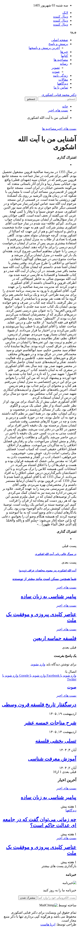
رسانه (64, 63)
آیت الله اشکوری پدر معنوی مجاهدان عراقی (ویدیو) (47, 570)
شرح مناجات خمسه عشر (50, 722)
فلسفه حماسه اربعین (54, 638)
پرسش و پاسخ (58, 44)
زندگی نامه (60, 75)
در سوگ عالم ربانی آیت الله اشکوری (55, 554)
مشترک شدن (27, 897)
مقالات (63, 79)
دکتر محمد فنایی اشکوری (59, 94)
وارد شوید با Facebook (61, 675)
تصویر (56, 67)
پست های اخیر (66, 128)
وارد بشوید (38, 664)
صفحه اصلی (59, 40)
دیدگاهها (62, 83)
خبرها (64, 52)
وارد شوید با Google (32, 675)
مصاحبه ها (61, 59)
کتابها (64, 56)
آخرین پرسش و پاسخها (44, 48)
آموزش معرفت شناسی (52, 758)
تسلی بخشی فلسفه (55, 741)
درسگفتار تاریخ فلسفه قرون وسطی (39, 704)
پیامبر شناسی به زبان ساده (48, 596)
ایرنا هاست (47, 924)
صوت (56, 71)
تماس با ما (61, 87)
